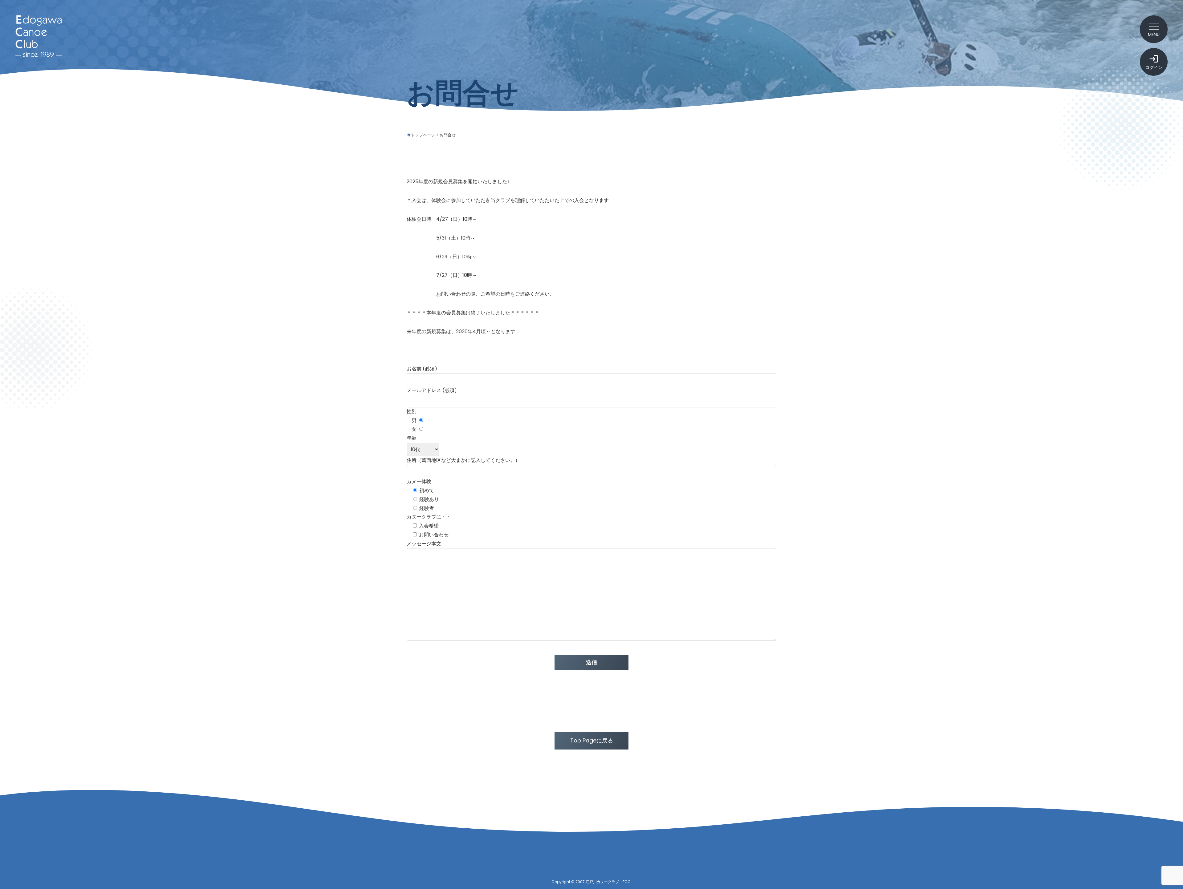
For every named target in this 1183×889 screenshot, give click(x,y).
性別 (412, 411)
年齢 (412, 438)
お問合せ (766, 854)
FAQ (769, 865)
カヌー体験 (419, 481)
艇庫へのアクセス (651, 865)
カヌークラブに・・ (429, 516)
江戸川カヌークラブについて (656, 854)
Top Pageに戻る (591, 740)
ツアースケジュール (534, 854)
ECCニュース (429, 854)
